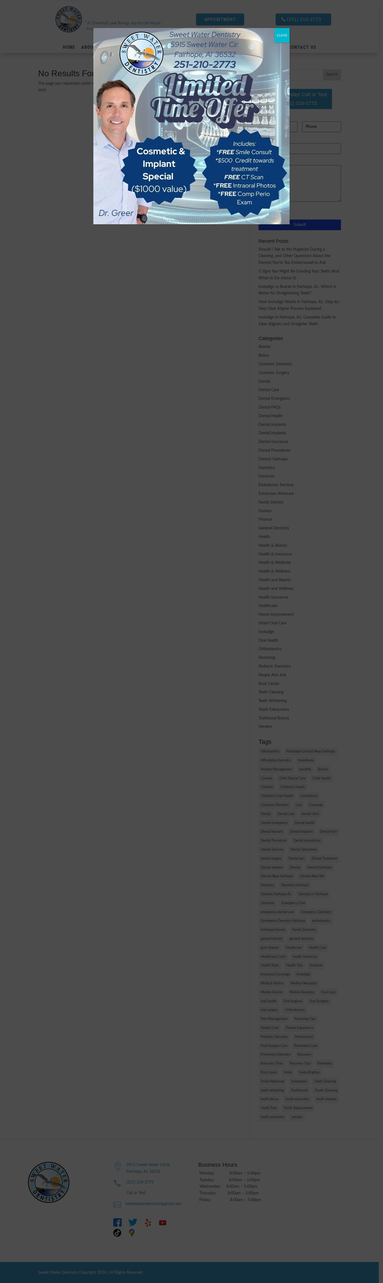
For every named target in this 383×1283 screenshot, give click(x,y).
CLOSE (282, 35)
